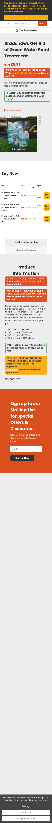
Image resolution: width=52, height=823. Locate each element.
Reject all (26, 812)
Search (42, 23)
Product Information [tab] (26, 242)
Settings (26, 806)
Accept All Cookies (26, 818)
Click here (11, 369)
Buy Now (47, 195)
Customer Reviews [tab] (26, 250)
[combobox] (26, 23)
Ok (26, 17)
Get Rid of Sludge (27, 73)
